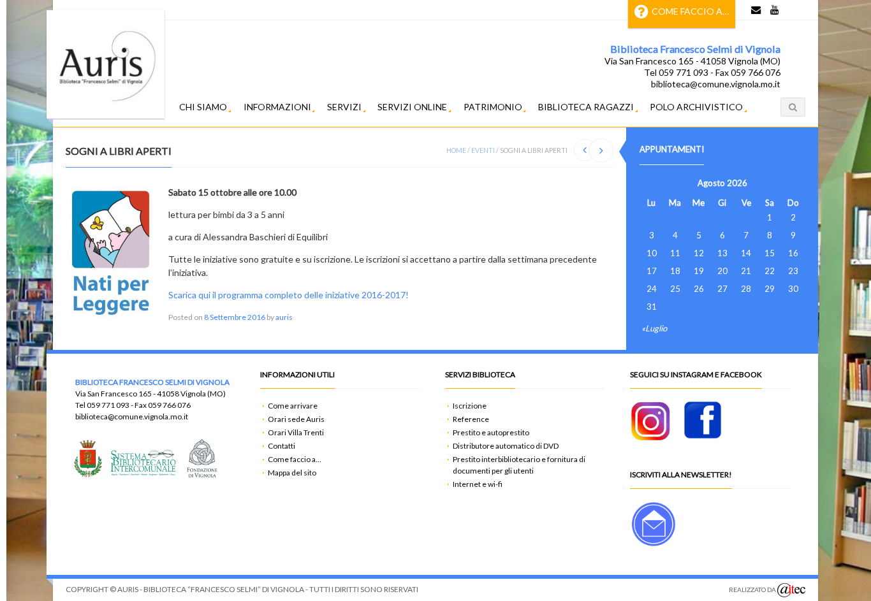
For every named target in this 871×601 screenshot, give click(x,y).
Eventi (483, 150)
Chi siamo (203, 106)
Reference (471, 419)
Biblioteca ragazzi (586, 106)
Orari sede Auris (296, 419)
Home (456, 150)
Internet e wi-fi (477, 484)
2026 (737, 183)
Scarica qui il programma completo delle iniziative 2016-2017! (288, 294)
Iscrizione (470, 405)
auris (284, 317)
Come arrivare (293, 405)
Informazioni (277, 106)
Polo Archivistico (696, 106)
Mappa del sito (292, 472)
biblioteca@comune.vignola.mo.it (131, 416)
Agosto (711, 183)
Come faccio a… (690, 11)
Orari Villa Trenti (296, 432)
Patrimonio (493, 106)
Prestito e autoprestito (491, 432)
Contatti (281, 446)
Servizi (344, 106)
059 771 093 (108, 405)
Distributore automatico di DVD (506, 446)
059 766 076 (169, 405)
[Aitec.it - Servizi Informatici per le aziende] (791, 590)
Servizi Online (412, 106)
